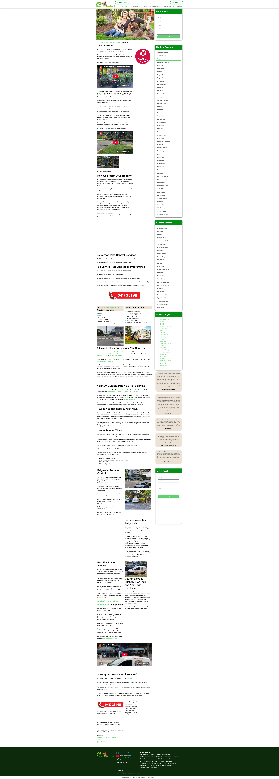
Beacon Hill (160, 68)
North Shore (161, 279)
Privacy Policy (139, 773)
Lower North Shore (163, 269)
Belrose (159, 71)
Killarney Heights (162, 147)
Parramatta (160, 288)
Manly (159, 154)
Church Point (161, 84)
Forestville (160, 132)
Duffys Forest (161, 119)
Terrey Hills (161, 205)
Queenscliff (161, 195)
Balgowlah (129, 678)
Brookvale (160, 81)
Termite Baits (130, 354)
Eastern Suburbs (162, 247)
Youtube (99, 739)
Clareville (160, 87)
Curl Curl (160, 109)
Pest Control (124, 6)
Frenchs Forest (162, 135)
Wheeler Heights (162, 214)
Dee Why (160, 116)
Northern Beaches (115, 42)
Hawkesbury (161, 257)
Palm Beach (161, 192)
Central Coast (161, 244)
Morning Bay (161, 163)
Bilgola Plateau (162, 78)
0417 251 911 (121, 359)
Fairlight (160, 128)
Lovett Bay (160, 151)
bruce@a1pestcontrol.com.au (105, 361)
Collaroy (160, 97)
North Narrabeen (162, 185)
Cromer (159, 106)
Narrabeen (160, 167)
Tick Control (108, 354)
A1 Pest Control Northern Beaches (106, 737)
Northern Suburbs (163, 285)
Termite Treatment (122, 352)
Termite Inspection (136, 6)
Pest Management (110, 307)
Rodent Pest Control (118, 354)
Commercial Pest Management (152, 6)
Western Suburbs (162, 301)
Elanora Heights (162, 122)
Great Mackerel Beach (164, 141)
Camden (160, 231)
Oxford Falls (161, 189)
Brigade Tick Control (129, 399)
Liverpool (160, 272)
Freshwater (161, 138)
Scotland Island (162, 198)
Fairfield (160, 250)
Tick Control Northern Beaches (105, 95)
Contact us (131, 773)
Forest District (161, 253)
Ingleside (160, 144)
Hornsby (160, 263)
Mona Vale (160, 160)
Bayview (160, 65)
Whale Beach (161, 211)
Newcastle (160, 276)
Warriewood (161, 208)
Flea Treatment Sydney (115, 355)
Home (118, 773)
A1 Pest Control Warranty (123, 763)
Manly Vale (160, 157)
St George (160, 291)
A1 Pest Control (103, 42)
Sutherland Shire (162, 295)
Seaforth (160, 201)
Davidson (160, 113)
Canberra (160, 234)
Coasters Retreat (162, 94)
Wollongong (161, 307)
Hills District (161, 260)
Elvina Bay (160, 125)
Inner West (160, 266)
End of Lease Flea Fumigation (107, 603)
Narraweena (161, 170)
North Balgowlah (162, 176)
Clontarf (160, 90)
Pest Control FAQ (169, 6)
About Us (179, 6)
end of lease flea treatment (109, 638)
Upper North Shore (163, 298)
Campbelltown (162, 238)
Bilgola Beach (161, 75)
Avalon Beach (161, 56)
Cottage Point (161, 103)
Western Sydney (162, 304)
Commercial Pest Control (108, 352)
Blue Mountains (162, 228)
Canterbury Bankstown (164, 241)
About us (124, 773)
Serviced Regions (164, 223)
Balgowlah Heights (163, 62)
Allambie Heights (162, 52)
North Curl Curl (162, 179)
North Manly (161, 182)
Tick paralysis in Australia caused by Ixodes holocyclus (123, 391)
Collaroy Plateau (162, 100)
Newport (160, 173)
